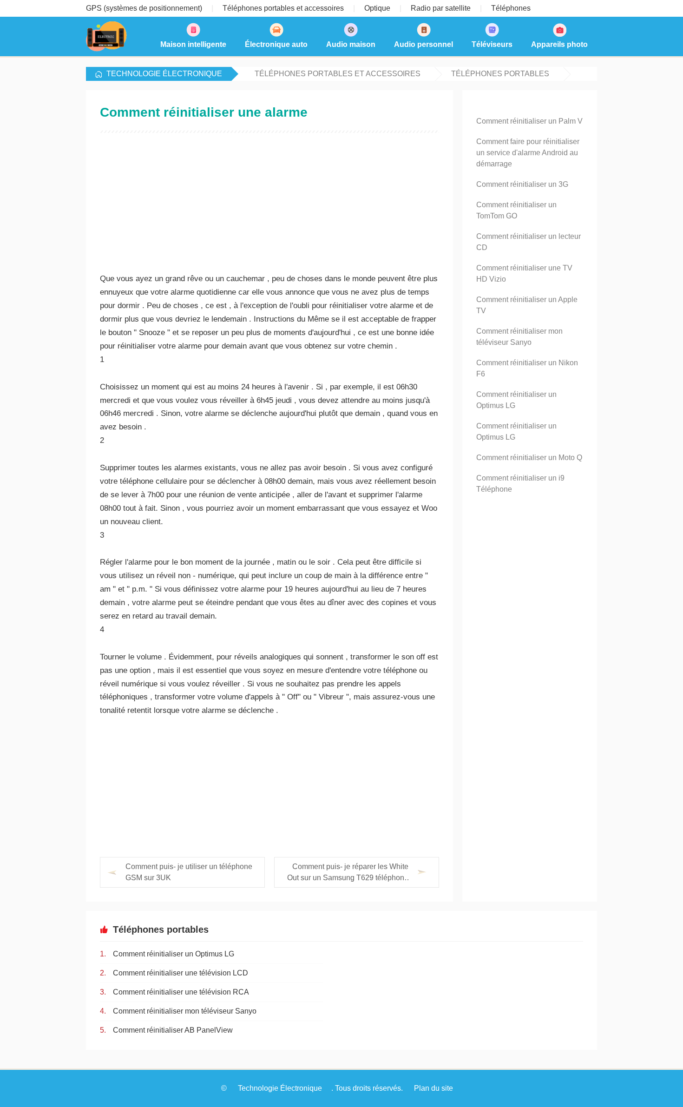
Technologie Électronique (164, 74)
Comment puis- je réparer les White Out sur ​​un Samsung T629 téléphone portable (347, 873)
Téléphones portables (500, 74)
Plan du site (433, 1088)
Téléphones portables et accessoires (337, 74)
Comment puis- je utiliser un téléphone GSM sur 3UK (188, 872)
